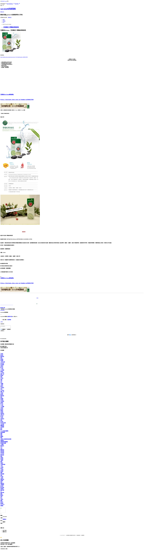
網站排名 (2, 445)
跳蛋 (1, 482)
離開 (6, 548)
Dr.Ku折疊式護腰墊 (4, 430)
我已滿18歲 (3, 548)
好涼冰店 (2, 363)
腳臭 (1, 357)
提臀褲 (1, 505)
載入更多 (2, 323)
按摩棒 (1, 480)
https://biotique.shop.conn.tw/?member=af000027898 (17, 99)
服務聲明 (82, 535)
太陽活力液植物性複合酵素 (5, 439)
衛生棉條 (2, 487)
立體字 (1, 460)
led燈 (1, 465)
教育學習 (9, 319)
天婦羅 (1, 383)
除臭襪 (1, 359)
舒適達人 (2, 488)
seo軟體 (1, 444)
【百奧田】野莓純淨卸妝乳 (11, 27)
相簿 (3, 19)
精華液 (1, 495)
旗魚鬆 (1, 375)
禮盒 (1, 376)
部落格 (4, 21)
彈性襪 (1, 471)
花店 (1, 448)
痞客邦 (9, 316)
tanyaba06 (2, 310)
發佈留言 (2, 330)
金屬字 (1, 463)
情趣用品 (2, 479)
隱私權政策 (78, 535)
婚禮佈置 (2, 450)
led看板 (1, 469)
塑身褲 (1, 503)
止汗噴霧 (2, 370)
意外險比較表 (3, 422)
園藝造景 (2, 425)
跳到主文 (2, 11)
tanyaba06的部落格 (8, 9)
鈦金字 (1, 468)
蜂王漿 (1, 416)
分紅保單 (2, 424)
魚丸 (1, 382)
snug (19, 297)
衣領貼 (1, 353)
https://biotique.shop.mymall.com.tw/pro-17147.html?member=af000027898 (14, 57)
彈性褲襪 (2, 473)
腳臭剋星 (2, 356)
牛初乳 (1, 417)
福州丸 (1, 386)
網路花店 (2, 449)
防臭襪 (1, 360)
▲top (1, 321)
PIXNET (63, 535)
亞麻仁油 (2, 414)
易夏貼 (1, 402)
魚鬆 (1, 379)
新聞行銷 (2, 492)
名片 (3, 22)
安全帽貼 (2, 364)
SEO (1, 446)
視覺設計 (9, 17)
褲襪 (1, 472)
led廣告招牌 (2, 464)
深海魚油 (2, 418)
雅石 (1, 428)
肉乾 (1, 380)
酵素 (1, 420)
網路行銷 (2, 490)
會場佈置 (2, 452)
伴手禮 (1, 378)
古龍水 (1, 499)
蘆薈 (1, 493)
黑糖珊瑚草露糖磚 (4, 441)
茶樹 (1, 496)
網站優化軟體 (3, 443)
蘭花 (1, 429)
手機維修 (2, 484)
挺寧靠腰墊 (2, 432)
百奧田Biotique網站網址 (7, 94)
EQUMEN (2, 504)
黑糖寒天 (2, 440)
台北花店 (2, 453)
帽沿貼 (1, 355)
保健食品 (2, 413)
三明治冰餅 (2, 361)
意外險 (1, 421)
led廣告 (1, 467)
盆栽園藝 (2, 426)
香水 (1, 497)
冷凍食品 (2, 387)
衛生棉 (1, 486)
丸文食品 (2, 372)
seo (1, 491)
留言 (11, 316)
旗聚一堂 (2, 374)
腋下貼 (1, 367)
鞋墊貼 (1, 371)
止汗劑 (1, 368)
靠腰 (1, 433)
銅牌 (1, 461)
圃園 (1, 500)
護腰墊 (1, 436)
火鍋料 (1, 384)
